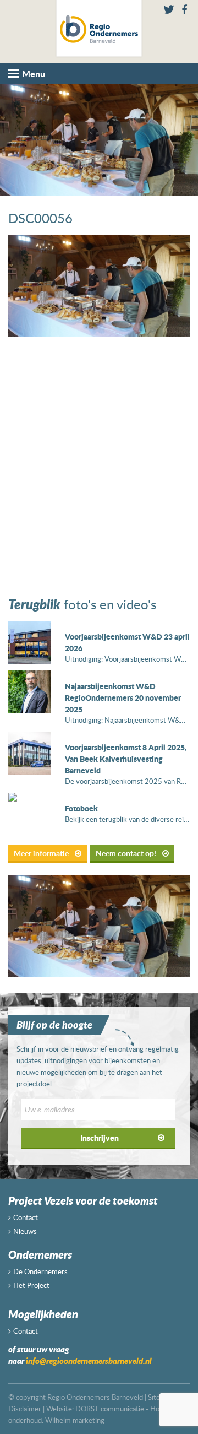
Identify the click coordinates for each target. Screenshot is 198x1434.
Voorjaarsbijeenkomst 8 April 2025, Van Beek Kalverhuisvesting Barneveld (125, 759)
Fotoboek (81, 808)
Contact (25, 1217)
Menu (33, 73)
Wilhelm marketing (75, 1420)
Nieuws (25, 1231)
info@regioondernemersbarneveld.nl (89, 1361)
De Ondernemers (40, 1271)
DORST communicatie (109, 1409)
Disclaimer (24, 1409)
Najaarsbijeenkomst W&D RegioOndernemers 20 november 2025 (123, 697)
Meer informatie (42, 853)
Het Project (31, 1285)
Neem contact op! (127, 853)
